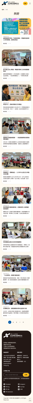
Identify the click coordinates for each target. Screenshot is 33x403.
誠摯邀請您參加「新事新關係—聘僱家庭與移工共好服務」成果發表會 (16, 39)
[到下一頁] (19, 322)
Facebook (8, 384)
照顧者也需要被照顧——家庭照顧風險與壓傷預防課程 (16, 138)
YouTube (22, 386)
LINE (21, 389)
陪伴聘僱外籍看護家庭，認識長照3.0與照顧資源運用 (16, 208)
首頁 (3, 9)
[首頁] (10, 3)
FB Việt (7, 389)
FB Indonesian (9, 392)
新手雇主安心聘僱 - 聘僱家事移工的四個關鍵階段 (16, 70)
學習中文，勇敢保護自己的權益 (12, 104)
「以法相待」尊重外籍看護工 (11, 275)
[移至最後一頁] (23, 322)
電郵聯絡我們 (7, 361)
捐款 (25, 3)
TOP (30, 400)
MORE (5, 43)
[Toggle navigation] (30, 3)
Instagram (22, 384)
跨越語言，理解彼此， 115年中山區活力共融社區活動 (16, 173)
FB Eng (7, 386)
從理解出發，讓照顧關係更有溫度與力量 (15, 308)
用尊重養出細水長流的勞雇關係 (12, 242)
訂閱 (26, 375)
